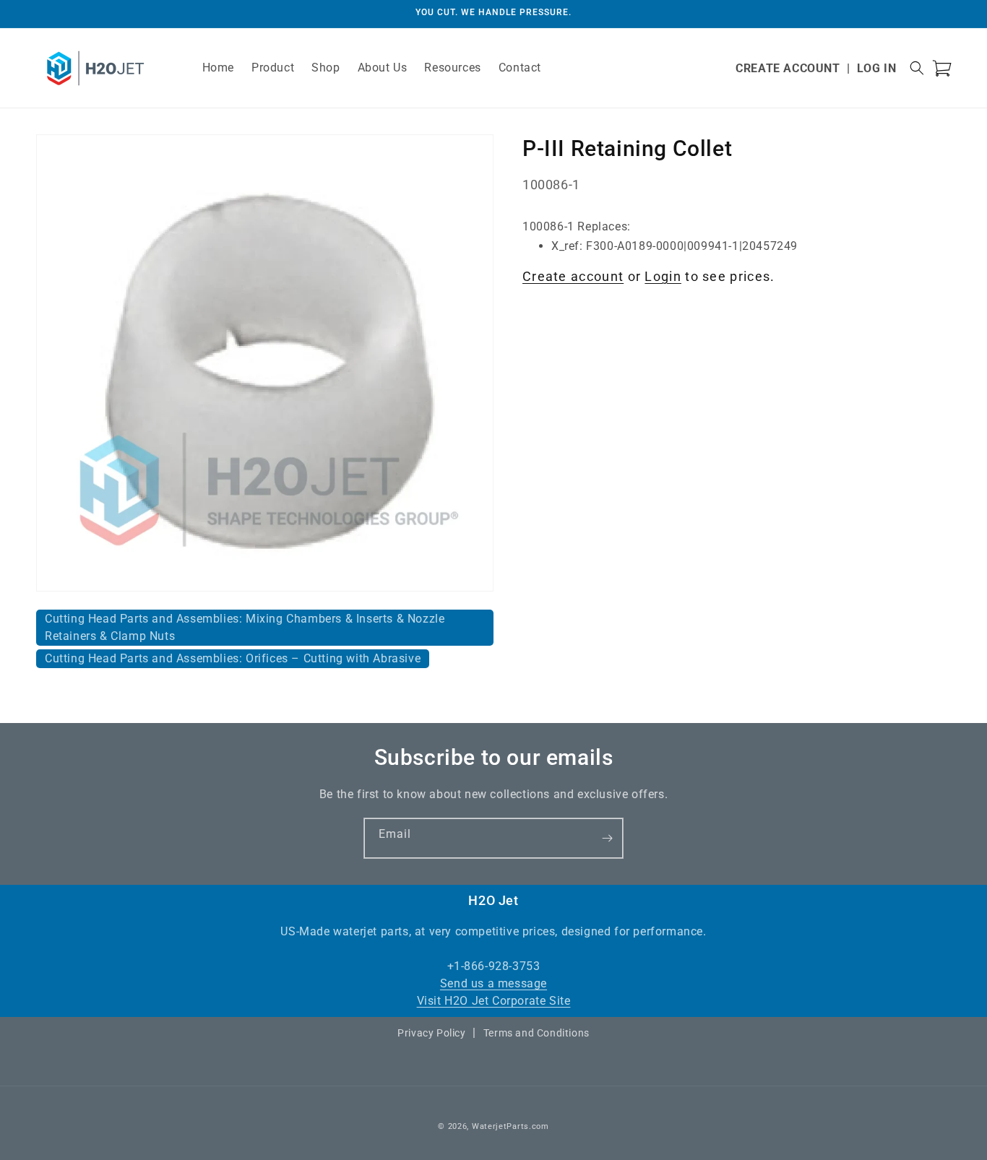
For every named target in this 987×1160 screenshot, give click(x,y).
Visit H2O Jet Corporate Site (494, 1001)
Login (663, 276)
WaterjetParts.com (510, 1126)
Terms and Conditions (536, 1033)
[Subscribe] (607, 838)
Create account (573, 276)
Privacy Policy (431, 1033)
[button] (917, 68)
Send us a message (493, 983)
